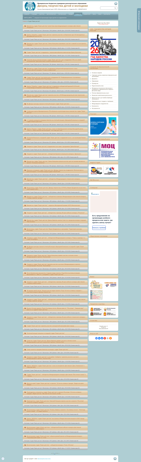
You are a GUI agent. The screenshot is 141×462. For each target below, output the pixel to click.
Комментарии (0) (75, 30)
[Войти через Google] (107, 338)
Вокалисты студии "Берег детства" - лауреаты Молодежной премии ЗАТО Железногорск (53, 205)
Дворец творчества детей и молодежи (62, 5)
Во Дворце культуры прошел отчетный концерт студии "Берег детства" (48, 104)
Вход (107, 24)
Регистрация (102, 24)
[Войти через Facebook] (102, 338)
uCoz (49, 458)
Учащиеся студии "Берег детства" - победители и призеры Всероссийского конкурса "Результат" (56, 212)
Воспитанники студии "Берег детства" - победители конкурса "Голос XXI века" (50, 445)
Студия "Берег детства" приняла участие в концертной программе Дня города (50, 326)
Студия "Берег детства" (36, 30)
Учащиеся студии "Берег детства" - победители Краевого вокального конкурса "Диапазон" (54, 154)
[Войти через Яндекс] (105, 338)
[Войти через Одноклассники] (110, 338)
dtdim (58, 82)
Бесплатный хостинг (43, 458)
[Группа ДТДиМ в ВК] (115, 3)
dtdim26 (59, 30)
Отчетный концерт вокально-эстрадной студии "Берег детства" (46, 333)
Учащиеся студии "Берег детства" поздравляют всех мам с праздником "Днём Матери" (53, 146)
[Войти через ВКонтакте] (99, 338)
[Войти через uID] (96, 338)
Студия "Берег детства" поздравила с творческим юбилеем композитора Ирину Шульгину (54, 52)
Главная (25, 21)
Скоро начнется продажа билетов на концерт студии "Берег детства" (47, 349)
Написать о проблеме (99, 227)
